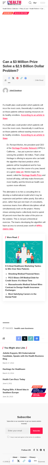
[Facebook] (34, 450)
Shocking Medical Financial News (23, 274)
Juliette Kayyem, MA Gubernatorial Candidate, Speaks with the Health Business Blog (23, 356)
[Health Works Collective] (14, 3)
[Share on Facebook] (9, 78)
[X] (37, 450)
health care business (23, 328)
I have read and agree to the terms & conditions (25, 437)
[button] (5, 3)
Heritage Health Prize (32, 175)
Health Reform (21, 13)
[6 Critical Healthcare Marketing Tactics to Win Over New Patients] (24, 252)
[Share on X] (13, 78)
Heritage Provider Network (24, 148)
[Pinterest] (41, 450)
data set (19, 172)
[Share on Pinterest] (17, 78)
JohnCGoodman (15, 90)
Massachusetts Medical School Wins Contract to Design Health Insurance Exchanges (23, 287)
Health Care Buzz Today (14, 379)
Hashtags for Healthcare (14, 369)
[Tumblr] (44, 450)
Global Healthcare (38, 390)
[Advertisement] (24, 36)
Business (8, 13)
